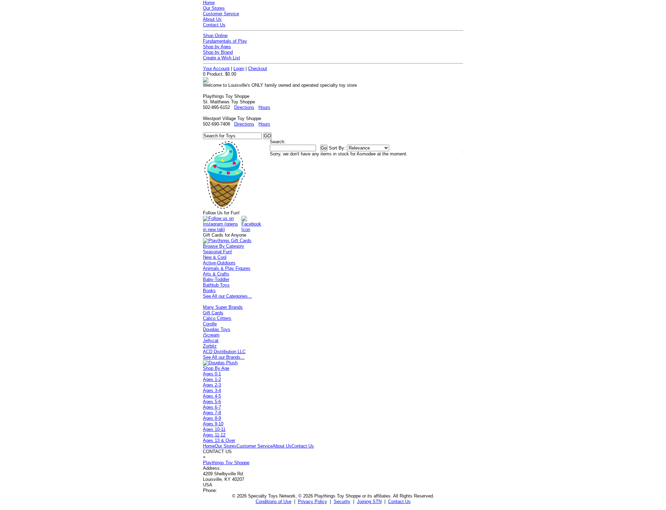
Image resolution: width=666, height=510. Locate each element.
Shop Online (215, 35)
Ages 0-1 (212, 373)
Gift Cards (213, 312)
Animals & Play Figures (226, 268)
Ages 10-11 (214, 429)
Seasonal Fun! (217, 251)
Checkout (257, 68)
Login (238, 68)
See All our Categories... (227, 296)
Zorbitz (210, 346)
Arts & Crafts (216, 274)
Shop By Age (216, 368)
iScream (211, 335)
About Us (212, 19)
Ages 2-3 (212, 385)
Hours (264, 107)
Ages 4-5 (212, 396)
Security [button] (342, 501)
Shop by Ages (217, 46)
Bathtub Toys (216, 285)
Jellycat (211, 340)
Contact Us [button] (399, 501)
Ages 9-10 (213, 423)
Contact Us (214, 24)
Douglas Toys (216, 329)
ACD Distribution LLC (224, 351)
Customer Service (221, 13)
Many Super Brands (223, 307)
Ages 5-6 (212, 401)
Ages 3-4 (212, 390)
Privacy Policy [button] (312, 501)
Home (209, 2)
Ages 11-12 (214, 434)
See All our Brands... (224, 357)
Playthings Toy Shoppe (226, 462)
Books (209, 290)
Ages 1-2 (212, 379)
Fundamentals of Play (225, 41)
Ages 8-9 (212, 418)
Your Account (216, 68)
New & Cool (215, 257)
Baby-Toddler (216, 279)
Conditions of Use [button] (273, 501)
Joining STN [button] (369, 501)
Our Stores (214, 8)
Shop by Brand (218, 52)
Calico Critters (217, 318)
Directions (244, 107)
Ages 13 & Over (219, 440)
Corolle (210, 323)
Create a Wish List (221, 57)
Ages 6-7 (212, 407)
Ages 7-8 (212, 412)
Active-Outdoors (219, 262)
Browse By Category (223, 246)
